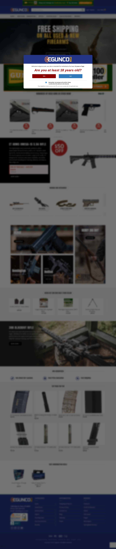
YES (44, 76)
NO (71, 76)
